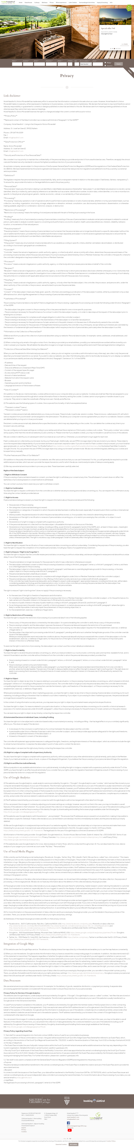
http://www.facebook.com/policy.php (77, 924)
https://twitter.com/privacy (77, 937)
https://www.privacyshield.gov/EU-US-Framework (23, 830)
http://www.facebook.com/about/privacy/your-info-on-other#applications (79, 926)
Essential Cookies (61, 1144)
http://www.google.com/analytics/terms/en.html (23, 837)
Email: (94, 61)
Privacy (109, 62)
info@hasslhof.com (15, 138)
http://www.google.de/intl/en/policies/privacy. (22, 840)
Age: (76, 61)
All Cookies (73, 1144)
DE (70, 1139)
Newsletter (109, 65)
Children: (70, 61)
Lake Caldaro (73, 2)
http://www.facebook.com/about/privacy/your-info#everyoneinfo (35, 928)
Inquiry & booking (102, 2)
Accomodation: (84, 61)
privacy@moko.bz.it (24, 1077)
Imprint (23, 1127)
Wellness (44, 2)
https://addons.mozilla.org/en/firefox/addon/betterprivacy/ (75, 446)
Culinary (36, 2)
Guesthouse (28, 2)
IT (67, 1139)
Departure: (49, 61)
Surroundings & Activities (87, 2)
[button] (110, 48)
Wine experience (61, 2)
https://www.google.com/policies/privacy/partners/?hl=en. (93, 932)
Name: (14, 61)
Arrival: (36, 61)
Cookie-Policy (110, 1141)
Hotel (20, 2)
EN (65, 1139)
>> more (102, 44)
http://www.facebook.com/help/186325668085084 (29, 926)
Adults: (60, 61)
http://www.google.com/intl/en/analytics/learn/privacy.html (79, 837)
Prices (52, 2)
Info (111, 2)
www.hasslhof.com (73, 1117)
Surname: (25, 61)
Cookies (24, 1131)
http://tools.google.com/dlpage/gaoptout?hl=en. (23, 812)
